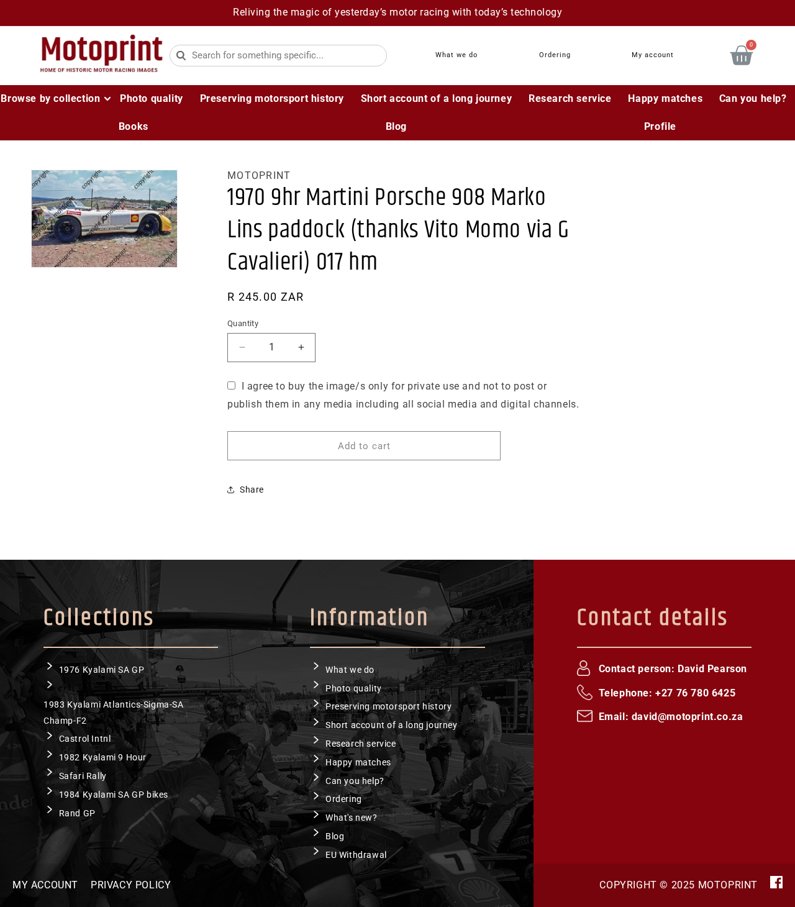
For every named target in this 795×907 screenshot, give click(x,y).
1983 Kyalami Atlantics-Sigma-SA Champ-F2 (113, 712)
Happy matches (358, 762)
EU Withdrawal (356, 854)
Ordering (343, 799)
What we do (350, 669)
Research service (360, 743)
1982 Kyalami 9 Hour (103, 757)
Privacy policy (131, 885)
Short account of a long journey (391, 725)
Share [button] (252, 489)
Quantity (242, 322)
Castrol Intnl (85, 739)
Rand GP (77, 813)
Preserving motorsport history (388, 706)
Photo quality (353, 688)
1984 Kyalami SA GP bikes (113, 794)
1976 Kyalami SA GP (102, 669)
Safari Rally (83, 775)
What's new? (351, 818)
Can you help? (354, 780)
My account (45, 885)
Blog (334, 836)
